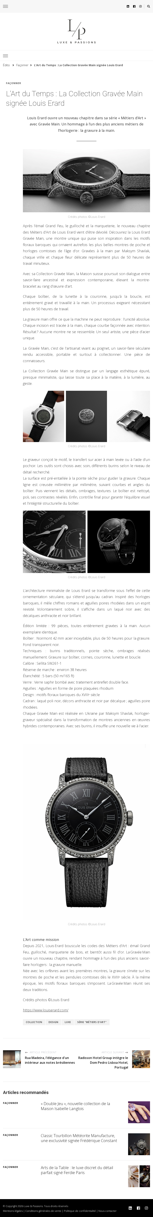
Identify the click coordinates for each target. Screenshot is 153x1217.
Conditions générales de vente (43, 1211)
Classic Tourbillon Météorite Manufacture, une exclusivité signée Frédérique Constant (79, 1138)
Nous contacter (107, 1211)
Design (53, 1022)
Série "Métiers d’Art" (92, 1022)
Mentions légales (13, 1211)
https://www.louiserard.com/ (45, 1010)
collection (34, 1022)
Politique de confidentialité (80, 1211)
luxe (68, 1022)
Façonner (13, 83)
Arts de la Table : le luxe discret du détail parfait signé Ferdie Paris (77, 1170)
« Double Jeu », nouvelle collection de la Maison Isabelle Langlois (75, 1106)
